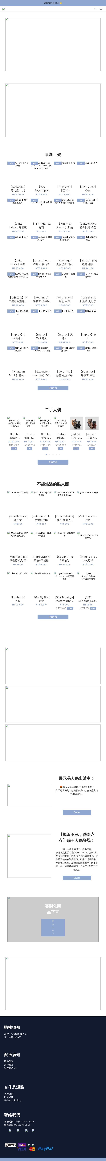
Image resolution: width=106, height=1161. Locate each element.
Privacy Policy (12, 1100)
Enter (77, 812)
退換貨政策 (10, 1068)
